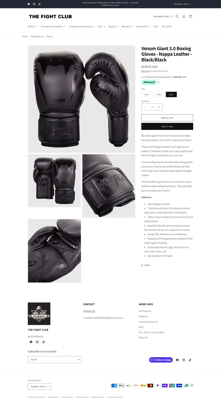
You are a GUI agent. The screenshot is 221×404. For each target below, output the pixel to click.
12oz (148, 95)
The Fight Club (39, 397)
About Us (143, 337)
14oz (161, 95)
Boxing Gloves (37, 36)
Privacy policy (67, 397)
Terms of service (82, 397)
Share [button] (147, 265)
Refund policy (53, 397)
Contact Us (89, 311)
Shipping (145, 71)
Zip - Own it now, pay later (151, 332)
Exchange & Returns (148, 321)
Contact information (115, 397)
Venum (49, 36)
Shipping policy (98, 397)
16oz (171, 94)
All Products (145, 311)
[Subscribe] (78, 359)
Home (25, 36)
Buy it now (167, 126)
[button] (32, 26)
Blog (141, 327)
